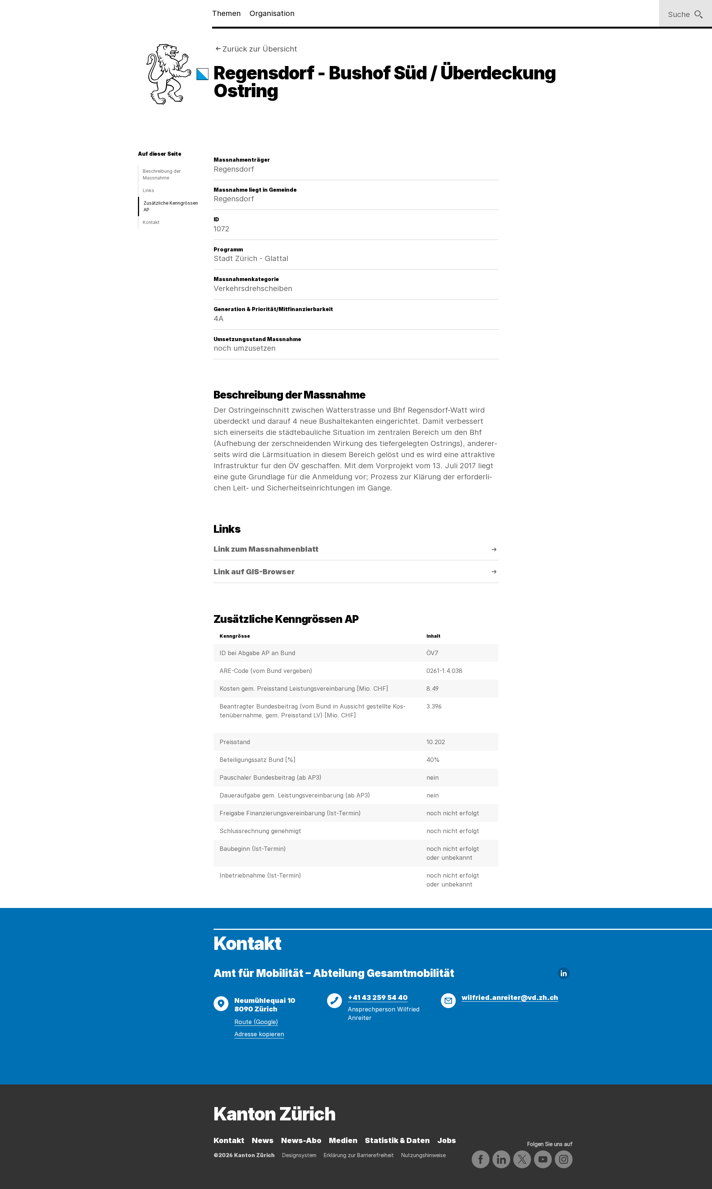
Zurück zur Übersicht (259, 48)
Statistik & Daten (397, 1140)
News (263, 1140)
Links (148, 190)
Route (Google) (256, 1021)
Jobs (446, 1140)
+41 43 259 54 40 (378, 997)
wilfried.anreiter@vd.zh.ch (510, 997)
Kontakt (151, 222)
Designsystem (299, 1155)
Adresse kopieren (259, 1034)
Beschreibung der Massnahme (162, 174)
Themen (226, 13)
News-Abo (301, 1140)
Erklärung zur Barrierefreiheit (359, 1155)
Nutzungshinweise (423, 1155)
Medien (343, 1140)
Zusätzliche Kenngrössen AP (171, 206)
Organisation (272, 13)
